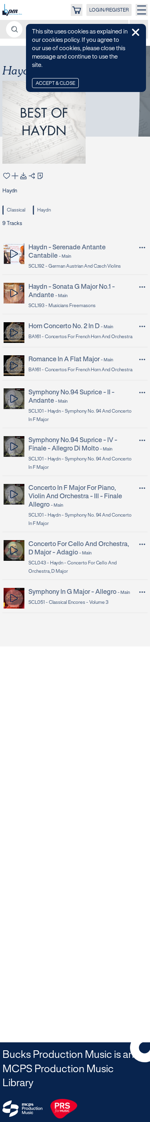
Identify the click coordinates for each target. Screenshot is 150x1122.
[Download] (23, 176)
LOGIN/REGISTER (109, 10)
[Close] (135, 32)
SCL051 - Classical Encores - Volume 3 (68, 602)
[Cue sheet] (40, 176)
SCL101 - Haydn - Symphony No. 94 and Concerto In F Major (80, 415)
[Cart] (76, 10)
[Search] (14, 29)
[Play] (14, 253)
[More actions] (142, 247)
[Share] (32, 176)
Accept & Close (55, 83)
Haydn (44, 210)
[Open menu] (142, 10)
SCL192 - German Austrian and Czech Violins (74, 266)
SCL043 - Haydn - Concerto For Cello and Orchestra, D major (72, 567)
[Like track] (6, 176)
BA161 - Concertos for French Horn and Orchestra (80, 337)
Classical (16, 210)
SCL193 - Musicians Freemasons (62, 306)
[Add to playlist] (15, 176)
